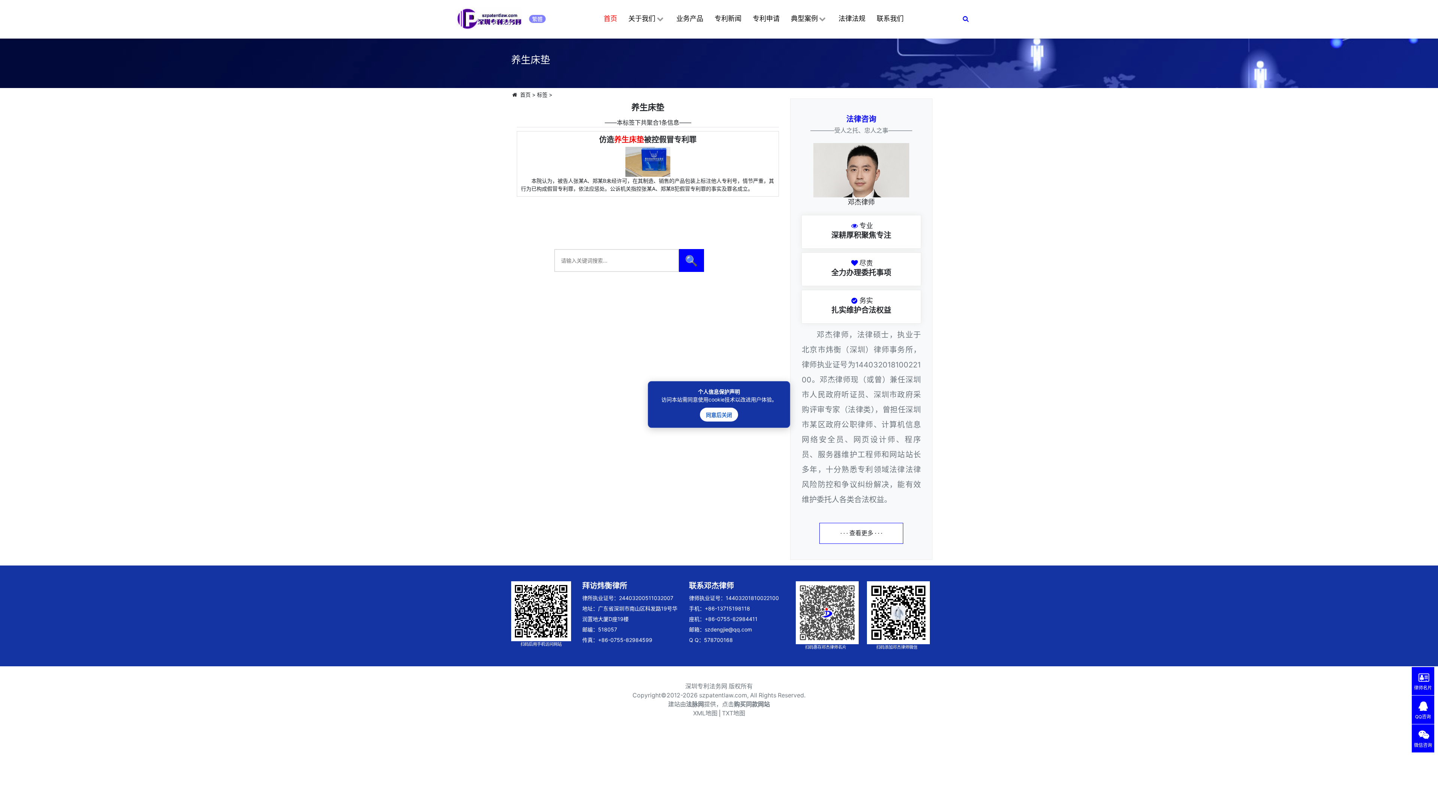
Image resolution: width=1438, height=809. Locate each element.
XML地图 (705, 713)
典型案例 (804, 18)
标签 (542, 94)
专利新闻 (728, 18)
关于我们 (641, 18)
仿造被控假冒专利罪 (648, 139)
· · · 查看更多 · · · (861, 533)
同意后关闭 (719, 415)
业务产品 (689, 18)
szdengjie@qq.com (728, 629)
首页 (610, 18)
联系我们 (890, 18)
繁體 (537, 19)
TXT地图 (733, 713)
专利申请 (766, 18)
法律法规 (851, 18)
